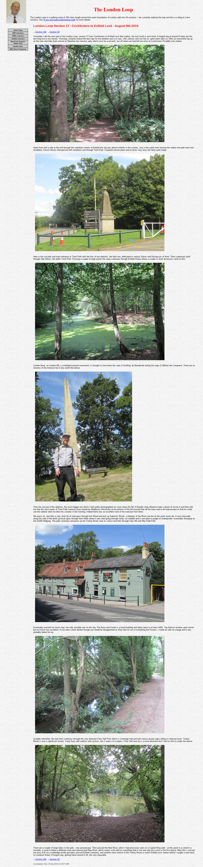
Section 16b (40, 32)
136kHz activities (18, 39)
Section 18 (54, 32)
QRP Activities (18, 33)
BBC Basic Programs (18, 49)
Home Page (18, 30)
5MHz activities (18, 36)
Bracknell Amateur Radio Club (18, 42)
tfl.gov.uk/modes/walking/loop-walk (59, 20)
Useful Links (18, 46)
